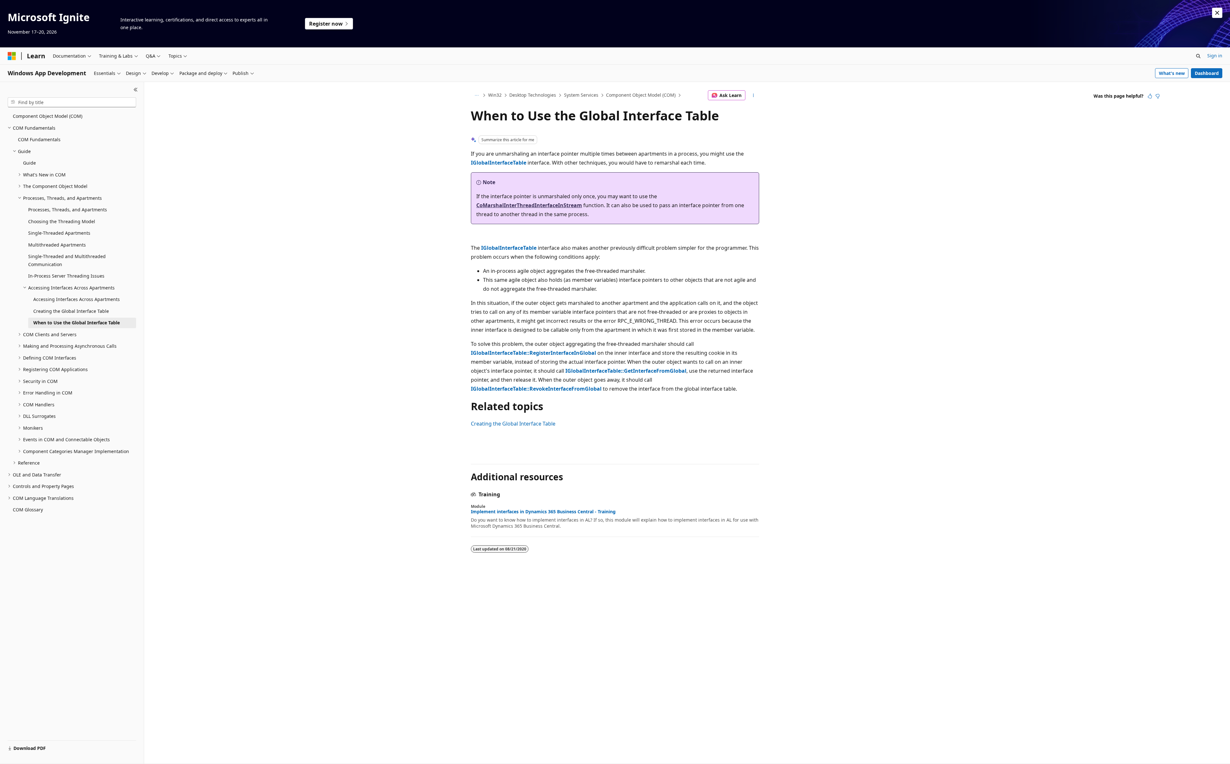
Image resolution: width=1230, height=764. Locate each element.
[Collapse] (135, 90)
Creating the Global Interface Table (513, 423)
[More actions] (753, 95)
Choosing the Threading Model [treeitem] (61, 221)
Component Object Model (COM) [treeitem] (47, 116)
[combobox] (72, 102)
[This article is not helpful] (1157, 96)
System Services (581, 95)
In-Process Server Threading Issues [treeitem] (66, 276)
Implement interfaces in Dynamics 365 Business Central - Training (543, 512)
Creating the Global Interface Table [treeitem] (71, 311)
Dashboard (1207, 73)
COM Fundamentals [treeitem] (39, 139)
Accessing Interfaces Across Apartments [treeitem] (76, 299)
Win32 (495, 95)
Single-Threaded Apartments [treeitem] (59, 233)
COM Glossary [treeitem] (28, 510)
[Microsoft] (12, 56)
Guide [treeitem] (29, 163)
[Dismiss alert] (1217, 13)
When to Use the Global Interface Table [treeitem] (76, 323)
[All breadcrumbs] (476, 95)
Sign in (1214, 56)
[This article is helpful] (1150, 96)
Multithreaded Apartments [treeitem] (57, 245)
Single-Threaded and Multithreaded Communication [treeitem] (67, 260)
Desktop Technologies (532, 95)
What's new (1172, 73)
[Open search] (1198, 56)
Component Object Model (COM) (641, 95)
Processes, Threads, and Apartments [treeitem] (67, 210)
